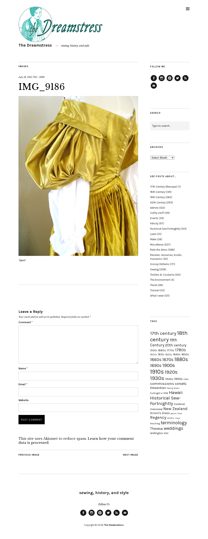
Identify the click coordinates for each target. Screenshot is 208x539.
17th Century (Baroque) (163, 186)
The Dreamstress (35, 45)
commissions (162, 383)
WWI (166, 433)
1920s (171, 372)
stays (177, 418)
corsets (180, 384)
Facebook (83, 515)
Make (153, 239)
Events (154, 218)
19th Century (157, 197)
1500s (153, 350)
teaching (155, 423)
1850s (185, 354)
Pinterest (100, 515)
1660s (162, 350)
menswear (156, 409)
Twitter (108, 515)
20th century (175, 345)
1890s (155, 365)
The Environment (160, 279)
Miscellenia (156, 244)
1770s (170, 350)
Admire (154, 207)
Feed (117, 515)
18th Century (157, 191)
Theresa (156, 429)
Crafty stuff (157, 212)
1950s (178, 379)
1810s (161, 354)
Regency (158, 417)
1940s (169, 379)
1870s (167, 359)
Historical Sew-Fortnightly (165, 400)
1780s (180, 349)
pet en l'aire (176, 413)
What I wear (157, 295)
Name (22, 368)
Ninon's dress (160, 413)
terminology (174, 423)
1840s (177, 354)
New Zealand (175, 408)
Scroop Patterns (159, 264)
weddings (173, 428)
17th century (163, 333)
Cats (186, 379)
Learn (153, 234)
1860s (155, 359)
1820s (168, 354)
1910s (157, 371)
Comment (25, 322)
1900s (168, 365)
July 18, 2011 (25, 77)
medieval (179, 404)
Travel (153, 285)
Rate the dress (158, 249)
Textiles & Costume (162, 274)
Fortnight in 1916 (159, 393)
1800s (153, 354)
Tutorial (154, 290)
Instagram (92, 515)
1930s (157, 378)
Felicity (154, 223)
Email (22, 384)
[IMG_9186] (78, 255)
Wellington (156, 433)
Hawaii (176, 392)
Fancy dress (173, 388)
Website (23, 400)
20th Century (158, 202)
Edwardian (158, 388)
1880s (181, 359)
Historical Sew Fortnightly (165, 228)
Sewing (154, 269)
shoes (170, 418)
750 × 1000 (38, 77)
